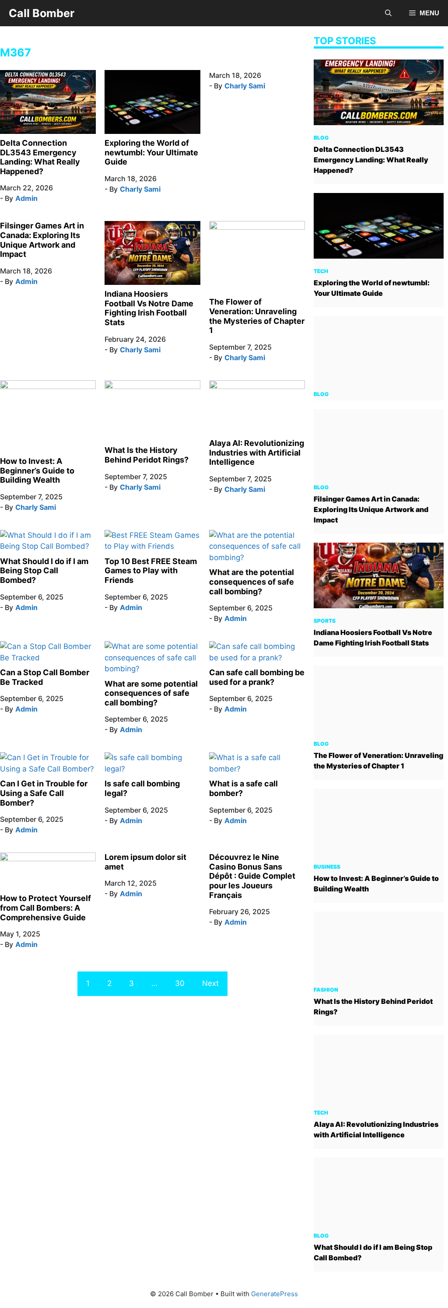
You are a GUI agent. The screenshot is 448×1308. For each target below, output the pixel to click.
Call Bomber (41, 13)
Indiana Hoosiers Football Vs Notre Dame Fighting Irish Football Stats (149, 308)
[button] (388, 13)
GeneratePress (274, 1294)
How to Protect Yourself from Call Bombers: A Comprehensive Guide (45, 908)
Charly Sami (140, 189)
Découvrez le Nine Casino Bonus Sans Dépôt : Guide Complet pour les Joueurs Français (252, 875)
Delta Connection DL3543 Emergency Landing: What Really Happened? (40, 157)
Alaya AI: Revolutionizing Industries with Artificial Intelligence (256, 452)
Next (210, 983)
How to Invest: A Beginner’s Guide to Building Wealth (37, 470)
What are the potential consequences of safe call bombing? (251, 582)
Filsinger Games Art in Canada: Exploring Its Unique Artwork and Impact (42, 240)
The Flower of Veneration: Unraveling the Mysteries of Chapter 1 (256, 316)
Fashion (326, 989)
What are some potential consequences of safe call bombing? (151, 693)
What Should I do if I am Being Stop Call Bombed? (44, 571)
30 (180, 983)
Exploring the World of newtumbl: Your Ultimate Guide (151, 152)
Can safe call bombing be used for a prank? (256, 677)
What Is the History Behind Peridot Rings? (147, 454)
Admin (26, 198)
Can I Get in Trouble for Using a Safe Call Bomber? (44, 793)
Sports (325, 620)
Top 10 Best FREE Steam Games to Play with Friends (151, 571)
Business (327, 866)
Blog (321, 137)
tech (321, 271)
